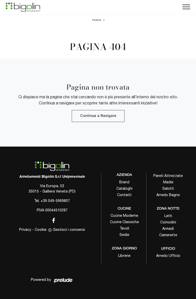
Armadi (168, 228)
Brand (124, 182)
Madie (168, 182)
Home (96, 20)
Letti (168, 216)
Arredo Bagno (168, 195)
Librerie (124, 256)
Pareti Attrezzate (168, 176)
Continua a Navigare (98, 116)
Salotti (168, 188)
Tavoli (124, 228)
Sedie (124, 235)
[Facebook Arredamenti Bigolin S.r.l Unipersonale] (52, 220)
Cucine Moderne (124, 215)
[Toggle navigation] (186, 7)
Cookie (40, 230)
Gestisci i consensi (69, 230)
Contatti (124, 195)
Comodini (168, 222)
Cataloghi (124, 188)
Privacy (25, 230)
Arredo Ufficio (168, 256)
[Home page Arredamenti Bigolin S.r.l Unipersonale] (23, 7)
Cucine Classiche (124, 222)
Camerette (168, 235)
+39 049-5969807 (55, 201)
